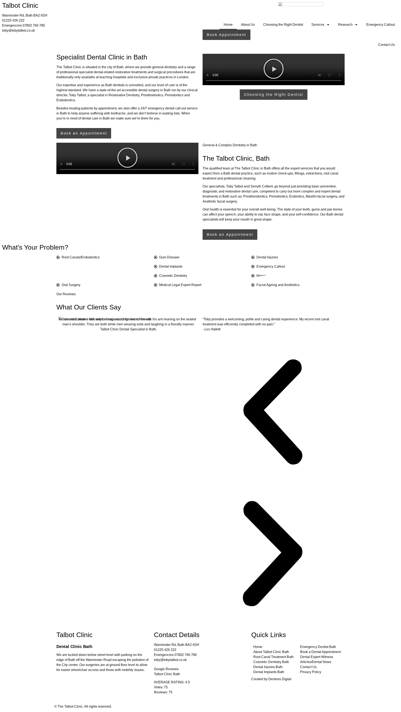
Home (228, 24)
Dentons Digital (279, 679)
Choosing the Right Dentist (283, 24)
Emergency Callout (380, 24)
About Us (248, 24)
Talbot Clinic (20, 5)
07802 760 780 (34, 25)
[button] (273, 69)
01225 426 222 (13, 20)
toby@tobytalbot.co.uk (18, 30)
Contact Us (386, 44)
